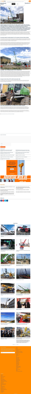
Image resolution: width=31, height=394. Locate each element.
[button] (28, 1)
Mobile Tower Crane (3, 384)
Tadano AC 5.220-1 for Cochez (20, 158)
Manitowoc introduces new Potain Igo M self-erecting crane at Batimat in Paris (6, 153)
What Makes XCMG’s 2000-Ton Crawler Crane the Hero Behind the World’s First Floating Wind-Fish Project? (7, 194)
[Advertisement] (15, 124)
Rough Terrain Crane (3, 388)
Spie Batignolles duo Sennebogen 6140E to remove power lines (23, 265)
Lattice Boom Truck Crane (4, 381)
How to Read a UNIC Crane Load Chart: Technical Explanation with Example (7, 190)
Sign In (17, 368)
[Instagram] (7, 201)
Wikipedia (17, 350)
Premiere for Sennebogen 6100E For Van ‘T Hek (7, 280)
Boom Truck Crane (3, 376)
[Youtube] (3, 201)
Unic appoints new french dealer (5, 158)
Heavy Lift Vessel (3, 379)
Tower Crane (2, 390)
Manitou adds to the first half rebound (22, 235)
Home (17, 347)
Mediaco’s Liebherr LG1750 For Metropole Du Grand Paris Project (23, 338)
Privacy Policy (13, 2)
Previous (14, 344)
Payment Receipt (18, 366)
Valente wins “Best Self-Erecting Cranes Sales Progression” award (8, 338)
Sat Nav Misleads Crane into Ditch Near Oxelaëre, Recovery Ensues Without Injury (22, 153)
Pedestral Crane (3, 386)
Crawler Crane (2, 377)
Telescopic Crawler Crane (4, 389)
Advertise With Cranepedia (19, 352)
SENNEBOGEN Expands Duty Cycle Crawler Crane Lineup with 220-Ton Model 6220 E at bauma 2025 (22, 150)
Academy (2, 374)
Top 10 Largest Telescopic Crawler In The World (22, 189)
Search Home (17, 357)
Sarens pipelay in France (20, 279)
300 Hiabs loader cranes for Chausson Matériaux (7, 236)
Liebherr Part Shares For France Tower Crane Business (23, 250)
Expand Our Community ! (19, 351)
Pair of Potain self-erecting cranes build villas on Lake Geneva (7, 324)
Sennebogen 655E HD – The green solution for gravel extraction (23, 294)
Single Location (18, 360)
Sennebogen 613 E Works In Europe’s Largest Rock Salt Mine (7, 250)
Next (17, 344)
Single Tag (17, 361)
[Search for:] (8, 352)
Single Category (18, 359)
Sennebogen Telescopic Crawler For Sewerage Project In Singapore (6, 265)
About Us (17, 355)
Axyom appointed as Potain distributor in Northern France (22, 309)
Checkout (17, 365)
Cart (16, 356)
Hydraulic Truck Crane (3, 380)
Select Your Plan (18, 369)
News (16, 348)
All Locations (17, 364)
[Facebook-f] (1, 201)
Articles (2, 375)
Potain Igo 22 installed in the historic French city (7, 309)
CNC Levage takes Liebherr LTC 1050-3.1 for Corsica (7, 294)
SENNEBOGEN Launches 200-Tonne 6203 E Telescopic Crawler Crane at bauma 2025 (6, 150)
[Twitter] (5, 201)
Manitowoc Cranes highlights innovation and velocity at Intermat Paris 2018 (22, 324)
